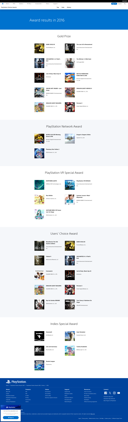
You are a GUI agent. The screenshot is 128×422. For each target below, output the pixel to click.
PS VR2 (27, 395)
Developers (86, 399)
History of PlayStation (10, 401)
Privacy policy (85, 418)
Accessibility (48, 393)
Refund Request (68, 401)
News (47, 3)
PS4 (26, 393)
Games (21, 3)
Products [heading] (28, 389)
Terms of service (87, 391)
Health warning (87, 397)
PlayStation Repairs (69, 397)
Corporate (8, 399)
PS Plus (29, 3)
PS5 (14, 3)
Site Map (102, 418)
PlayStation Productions (11, 397)
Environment (48, 391)
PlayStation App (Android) (109, 398)
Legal (79, 418)
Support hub (67, 391)
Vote (63, 7)
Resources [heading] (87, 389)
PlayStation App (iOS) (108, 396)
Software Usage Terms (117, 418)
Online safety (48, 395)
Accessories (38, 3)
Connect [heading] (106, 389)
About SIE (8, 391)
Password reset (68, 399)
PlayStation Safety (68, 393)
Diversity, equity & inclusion (51, 397)
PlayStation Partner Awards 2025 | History (35, 385)
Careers (7, 393)
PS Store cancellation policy (90, 393)
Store (7, 3)
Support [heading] (67, 389)
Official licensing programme (90, 401)
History (69, 7)
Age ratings (86, 395)
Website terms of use (93, 418)
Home (7, 385)
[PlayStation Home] (3, 3)
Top (58, 7)
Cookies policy (108, 418)
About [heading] (8, 389)
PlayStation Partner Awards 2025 (17, 385)
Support (55, 3)
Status (66, 395)
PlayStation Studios (10, 395)
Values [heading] (47, 389)
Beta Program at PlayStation (110, 400)
